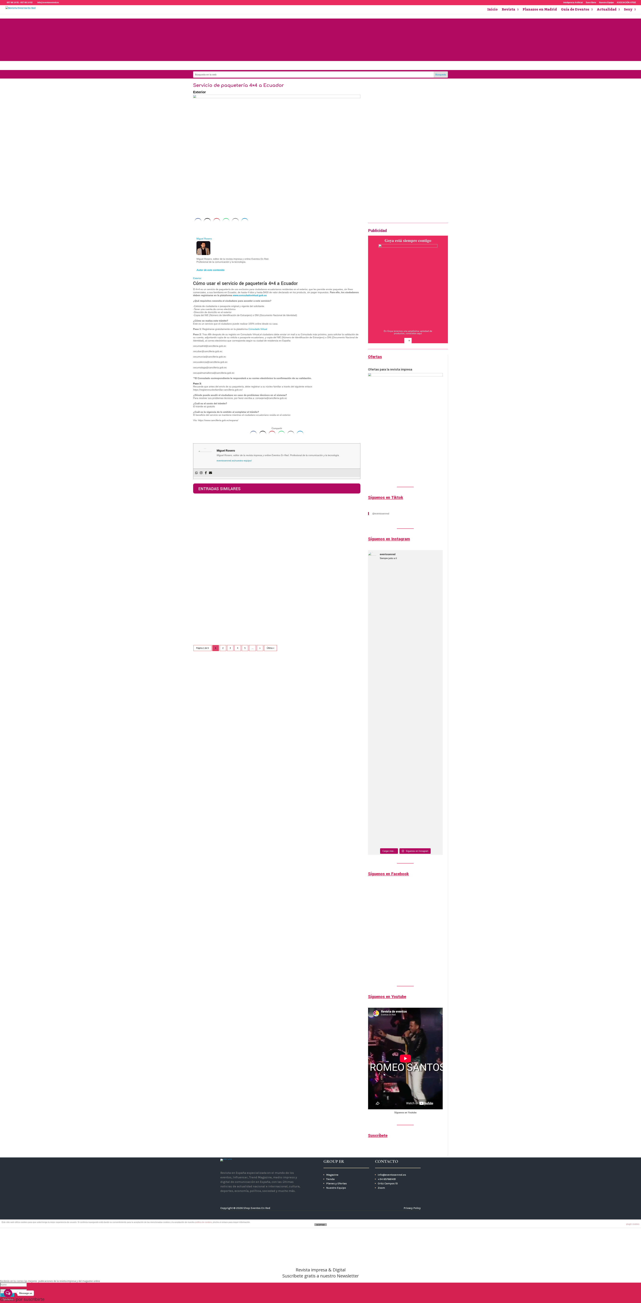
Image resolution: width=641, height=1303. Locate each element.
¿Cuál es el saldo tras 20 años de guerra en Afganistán (239, 543)
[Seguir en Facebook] (315, 66)
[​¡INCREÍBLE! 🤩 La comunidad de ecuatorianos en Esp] (396, 786)
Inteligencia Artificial (573, 3)
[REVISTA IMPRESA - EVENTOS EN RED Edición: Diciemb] (434, 777)
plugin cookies (632, 1224)
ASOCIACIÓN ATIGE (626, 3)
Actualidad (606, 10)
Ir (369, 207)
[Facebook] (205, 473)
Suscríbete (591, 3)
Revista (508, 10)
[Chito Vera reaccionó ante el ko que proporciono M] (377, 748)
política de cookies (203, 1222)
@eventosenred (380, 513)
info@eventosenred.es (392, 1174)
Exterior (199, 92)
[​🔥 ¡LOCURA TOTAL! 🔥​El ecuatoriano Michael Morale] (415, 787)
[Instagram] (201, 473)
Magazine (332, 1174)
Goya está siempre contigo (408, 240)
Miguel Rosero (204, 238)
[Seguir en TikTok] (338, 66)
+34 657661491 (387, 1179)
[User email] (210, 473)
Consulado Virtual (257, 329)
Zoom (381, 1187)
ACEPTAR (320, 1225)
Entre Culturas (204, 548)
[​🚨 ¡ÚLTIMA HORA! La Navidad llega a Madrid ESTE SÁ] (415, 633)
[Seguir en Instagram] (303, 66)
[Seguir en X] (241, 1198)
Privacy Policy (412, 1208)
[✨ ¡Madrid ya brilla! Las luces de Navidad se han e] (396, 647)
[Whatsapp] (196, 473)
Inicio (492, 10)
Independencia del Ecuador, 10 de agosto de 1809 (235, 580)
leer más (201, 517)
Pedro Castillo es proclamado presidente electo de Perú (240, 618)
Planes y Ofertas (336, 1183)
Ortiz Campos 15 (388, 1183)
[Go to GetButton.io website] (8, 1299)
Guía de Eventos (575, 10)
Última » (270, 648)
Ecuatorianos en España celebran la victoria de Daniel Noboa (245, 505)
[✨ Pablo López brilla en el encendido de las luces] (377, 604)
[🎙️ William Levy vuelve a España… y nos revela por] (434, 645)
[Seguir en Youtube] (326, 66)
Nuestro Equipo (606, 3)
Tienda (330, 1179)
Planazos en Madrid (540, 10)
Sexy (628, 10)
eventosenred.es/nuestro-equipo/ (234, 460)
